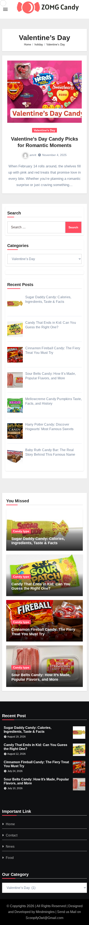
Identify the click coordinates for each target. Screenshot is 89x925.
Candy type (21, 531)
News (10, 846)
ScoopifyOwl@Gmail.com (44, 918)
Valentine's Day (44, 130)
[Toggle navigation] (5, 9)
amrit (33, 155)
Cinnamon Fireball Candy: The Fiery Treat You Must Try (43, 631)
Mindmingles (45, 912)
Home (10, 824)
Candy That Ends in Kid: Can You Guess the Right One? (40, 586)
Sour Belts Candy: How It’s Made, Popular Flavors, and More (40, 677)
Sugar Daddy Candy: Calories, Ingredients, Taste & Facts (38, 541)
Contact (11, 835)
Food (10, 857)
